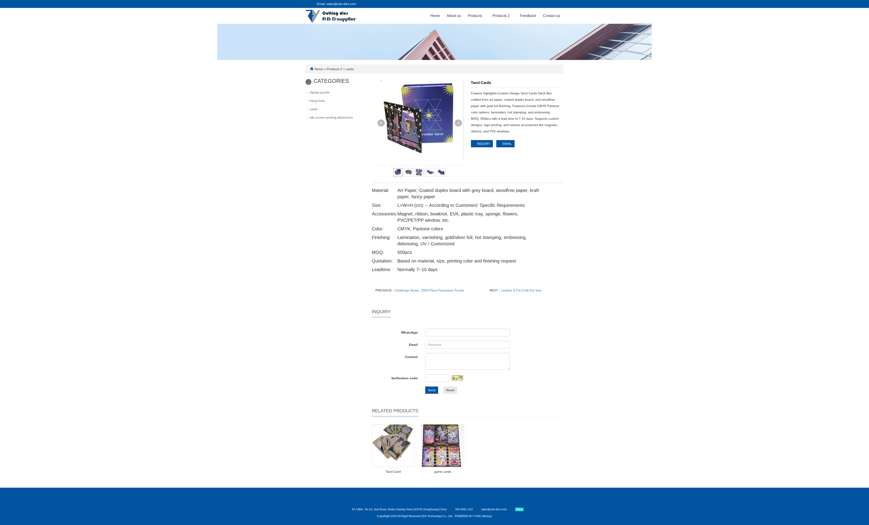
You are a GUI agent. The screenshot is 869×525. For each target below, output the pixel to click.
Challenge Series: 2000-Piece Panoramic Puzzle (429, 290)
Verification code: (404, 378)
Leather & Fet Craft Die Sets (521, 290)
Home (435, 16)
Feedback (528, 16)
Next (458, 123)
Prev (381, 123)
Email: (413, 344)
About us (454, 16)
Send (431, 390)
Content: (411, 357)
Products (475, 16)
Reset (450, 390)
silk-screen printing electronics (331, 117)
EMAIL (506, 144)
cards (349, 69)
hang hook (317, 101)
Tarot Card (393, 471)
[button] (484, 16)
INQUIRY (483, 144)
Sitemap (487, 516)
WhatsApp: (409, 332)
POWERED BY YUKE (468, 516)
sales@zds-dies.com (494, 509)
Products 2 (501, 16)
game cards (442, 471)
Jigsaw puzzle (319, 92)
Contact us (551, 16)
